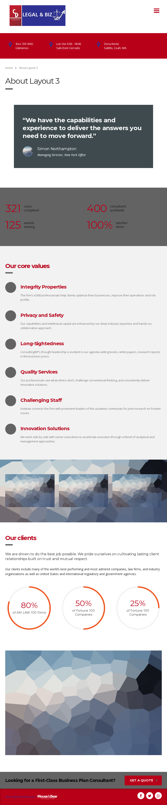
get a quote (141, 780)
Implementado (21, 797)
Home (9, 68)
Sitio (8, 797)
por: (34, 797)
